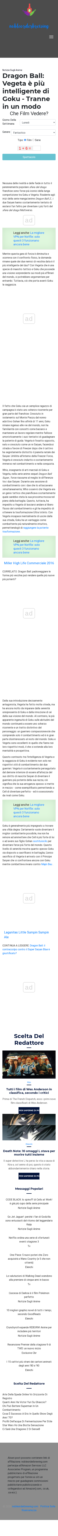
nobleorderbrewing (29, 26)
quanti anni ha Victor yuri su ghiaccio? (24, 1402)
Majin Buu (46, 864)
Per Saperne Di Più (29, 1110)
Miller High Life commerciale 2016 (29, 563)
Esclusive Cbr (29, 1352)
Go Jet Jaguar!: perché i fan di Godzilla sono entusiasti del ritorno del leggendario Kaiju (29, 1220)
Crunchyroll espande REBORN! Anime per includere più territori (29, 1329)
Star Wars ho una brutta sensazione (23, 1425)
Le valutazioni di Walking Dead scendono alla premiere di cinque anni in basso (29, 1277)
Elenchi (29, 1144)
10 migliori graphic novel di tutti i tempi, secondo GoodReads (29, 1312)
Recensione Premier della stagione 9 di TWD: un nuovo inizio (29, 1346)
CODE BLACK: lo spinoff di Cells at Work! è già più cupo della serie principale (29, 1201)
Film (29, 140)
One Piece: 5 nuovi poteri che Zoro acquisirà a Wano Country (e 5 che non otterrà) (29, 1258)
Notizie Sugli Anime (12, 70)
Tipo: (21, 140)
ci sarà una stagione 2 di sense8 (21, 1429)
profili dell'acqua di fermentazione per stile (27, 1421)
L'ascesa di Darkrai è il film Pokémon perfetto (29, 1294)
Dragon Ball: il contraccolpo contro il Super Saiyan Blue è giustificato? (26, 949)
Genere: (6, 131)
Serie (37, 140)
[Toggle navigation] (51, 37)
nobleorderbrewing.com (25, 1506)
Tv (29, 1246)
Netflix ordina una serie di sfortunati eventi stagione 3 (29, 1239)
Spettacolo (29, 157)
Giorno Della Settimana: (9, 121)
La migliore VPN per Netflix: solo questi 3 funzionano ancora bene (28, 238)
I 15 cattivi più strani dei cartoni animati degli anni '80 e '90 (29, 1363)
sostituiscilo (40, 841)
